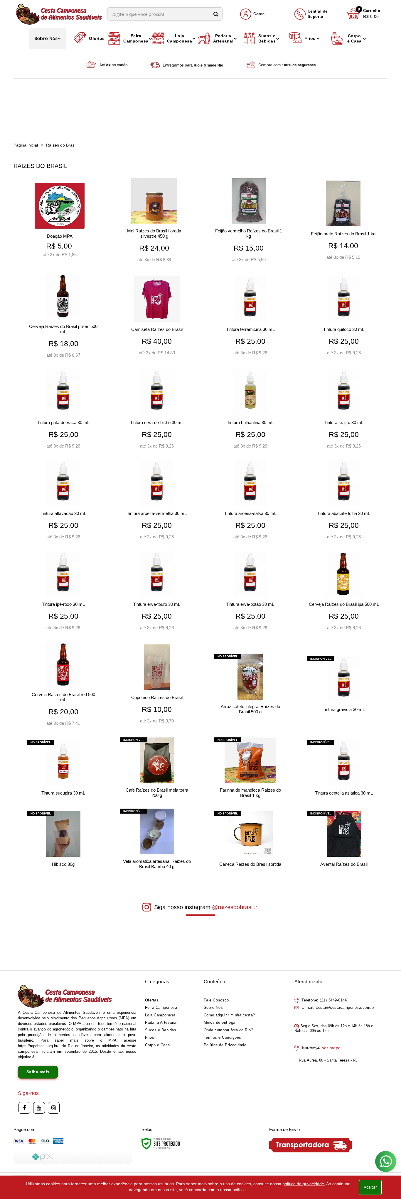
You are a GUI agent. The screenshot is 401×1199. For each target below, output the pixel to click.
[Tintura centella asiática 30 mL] (343, 769)
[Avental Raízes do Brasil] (343, 840)
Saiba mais (38, 1071)
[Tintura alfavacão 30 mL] (63, 502)
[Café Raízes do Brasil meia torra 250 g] (156, 769)
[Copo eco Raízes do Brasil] (156, 686)
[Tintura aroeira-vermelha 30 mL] (156, 502)
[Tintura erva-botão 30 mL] (250, 593)
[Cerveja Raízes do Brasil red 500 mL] (63, 686)
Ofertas (152, 1000)
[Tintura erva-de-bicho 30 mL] (156, 411)
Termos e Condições (222, 1037)
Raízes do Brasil (61, 145)
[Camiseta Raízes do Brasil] (156, 318)
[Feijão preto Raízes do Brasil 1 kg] (343, 222)
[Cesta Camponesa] (59, 14)
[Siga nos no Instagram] (54, 1108)
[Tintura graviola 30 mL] (343, 686)
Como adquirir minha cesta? (229, 1015)
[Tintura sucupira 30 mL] (63, 769)
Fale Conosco (216, 1000)
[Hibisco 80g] (63, 840)
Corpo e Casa (157, 1045)
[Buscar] (216, 14)
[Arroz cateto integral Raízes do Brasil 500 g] (250, 686)
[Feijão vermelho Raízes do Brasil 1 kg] (248, 222)
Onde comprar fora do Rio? (228, 1030)
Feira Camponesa (161, 1007)
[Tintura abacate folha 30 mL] (343, 502)
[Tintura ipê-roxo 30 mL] (63, 593)
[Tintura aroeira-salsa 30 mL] (250, 502)
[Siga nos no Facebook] (24, 1108)
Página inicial (26, 145)
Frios (149, 1037)
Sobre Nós (213, 1007)
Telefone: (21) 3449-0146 (323, 1000)
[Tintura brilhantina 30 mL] (250, 411)
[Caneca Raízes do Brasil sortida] (250, 840)
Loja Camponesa (160, 1015)
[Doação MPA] (59, 222)
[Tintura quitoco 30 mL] (343, 318)
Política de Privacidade (225, 1045)
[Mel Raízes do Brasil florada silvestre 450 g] (154, 222)
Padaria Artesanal (161, 1022)
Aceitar (370, 1187)
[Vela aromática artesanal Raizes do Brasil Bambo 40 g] (156, 841)
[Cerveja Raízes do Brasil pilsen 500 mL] (63, 318)
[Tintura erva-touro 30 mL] (156, 593)
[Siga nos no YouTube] (39, 1108)
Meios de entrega (219, 1022)
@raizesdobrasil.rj (235, 907)
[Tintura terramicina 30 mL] (250, 318)
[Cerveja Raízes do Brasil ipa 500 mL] (343, 593)
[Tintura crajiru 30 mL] (343, 411)
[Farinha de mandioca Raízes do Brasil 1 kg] (250, 769)
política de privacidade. (303, 1183)
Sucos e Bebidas (160, 1030)
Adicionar (59, 251)
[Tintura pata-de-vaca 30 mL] (63, 411)
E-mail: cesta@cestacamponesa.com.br (337, 1007)
